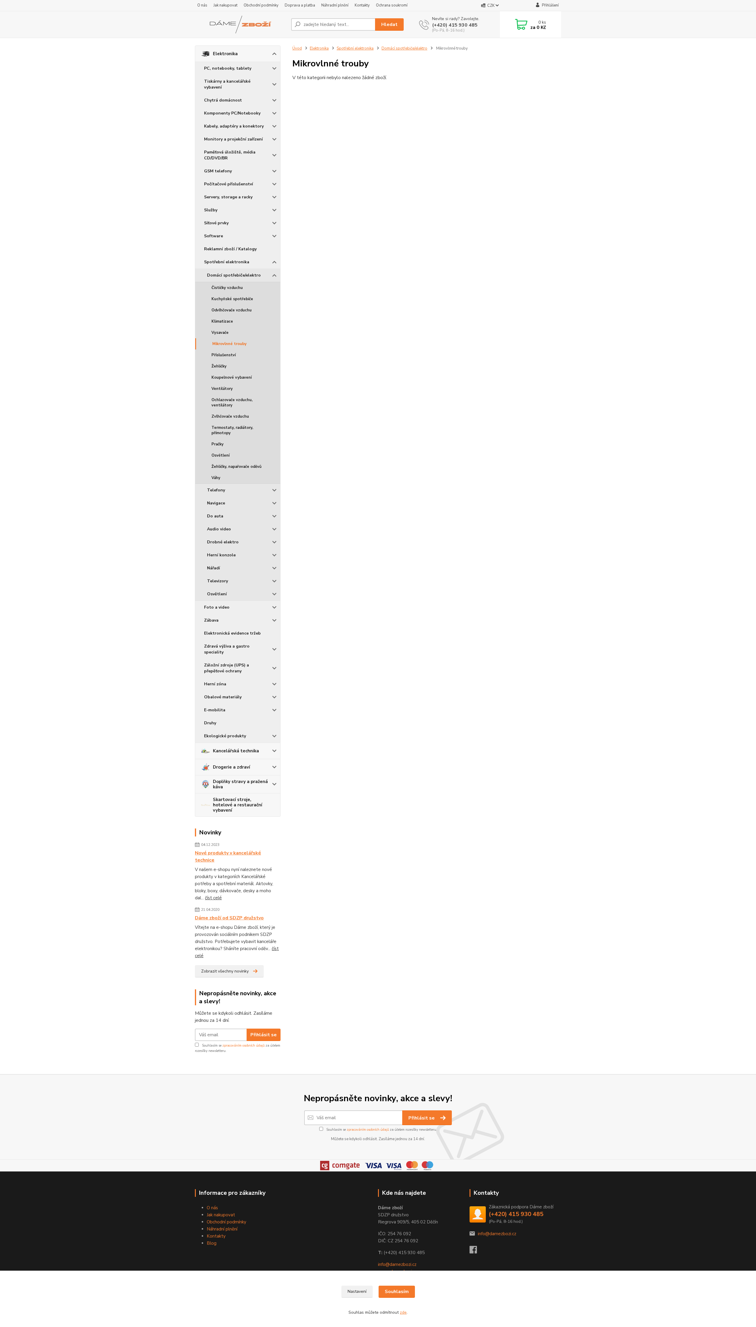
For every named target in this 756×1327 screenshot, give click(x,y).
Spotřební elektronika (226, 262)
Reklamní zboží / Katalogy (230, 249)
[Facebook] (476, 1251)
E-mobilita (214, 710)
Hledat (389, 24)
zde (403, 1312)
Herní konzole (221, 555)
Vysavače (220, 332)
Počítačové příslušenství (228, 184)
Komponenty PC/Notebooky (232, 113)
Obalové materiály (223, 697)
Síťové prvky (216, 223)
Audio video (219, 529)
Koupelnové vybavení (231, 377)
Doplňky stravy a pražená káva (240, 784)
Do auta (215, 516)
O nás (202, 5)
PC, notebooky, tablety (227, 68)
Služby (210, 210)
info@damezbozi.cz (397, 1264)
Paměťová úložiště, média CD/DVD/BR (229, 155)
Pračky (217, 444)
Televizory (217, 581)
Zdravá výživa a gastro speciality (227, 649)
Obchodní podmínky (261, 5)
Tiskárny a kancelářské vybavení (227, 84)
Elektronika (225, 54)
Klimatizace (222, 321)
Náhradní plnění (334, 5)
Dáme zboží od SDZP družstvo (229, 918)
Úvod (297, 48)
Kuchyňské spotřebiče (232, 299)
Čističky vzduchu (227, 287)
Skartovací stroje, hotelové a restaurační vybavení (237, 805)
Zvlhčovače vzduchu (230, 416)
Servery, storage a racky (228, 197)
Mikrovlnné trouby (229, 344)
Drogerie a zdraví (231, 767)
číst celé (213, 898)
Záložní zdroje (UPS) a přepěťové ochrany (226, 668)
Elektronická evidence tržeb (232, 633)
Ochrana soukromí (392, 5)
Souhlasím (397, 1291)
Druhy (210, 723)
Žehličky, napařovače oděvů (236, 466)
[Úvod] (240, 24)
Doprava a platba (300, 5)
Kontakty (362, 5)
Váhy (215, 478)
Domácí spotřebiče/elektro (234, 275)
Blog (211, 1243)
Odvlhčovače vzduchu (231, 310)
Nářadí (213, 568)
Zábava (211, 620)
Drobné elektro (223, 542)
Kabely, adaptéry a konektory (234, 126)
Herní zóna (215, 684)
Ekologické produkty (225, 736)
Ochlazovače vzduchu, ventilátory (231, 402)
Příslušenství (223, 355)
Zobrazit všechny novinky (225, 971)
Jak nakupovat (225, 5)
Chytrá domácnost (223, 100)
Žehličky (219, 366)
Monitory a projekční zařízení (233, 139)
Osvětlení (220, 455)
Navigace (216, 503)
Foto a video (216, 607)
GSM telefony (218, 171)
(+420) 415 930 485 (455, 25)
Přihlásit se (263, 1035)
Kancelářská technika (236, 751)
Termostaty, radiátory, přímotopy (232, 430)
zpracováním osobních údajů (243, 1045)
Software (213, 236)
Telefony (216, 490)
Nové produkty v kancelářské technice (228, 856)
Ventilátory (222, 388)
